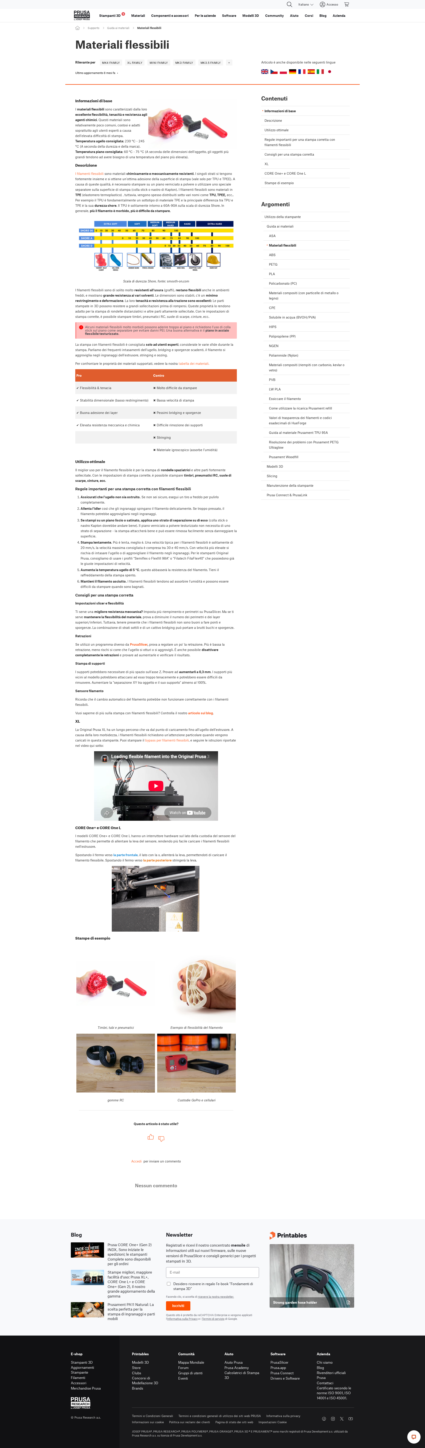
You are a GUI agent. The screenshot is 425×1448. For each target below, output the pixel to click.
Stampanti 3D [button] (111, 14)
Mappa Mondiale (191, 1362)
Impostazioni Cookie (273, 1422)
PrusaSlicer (279, 1362)
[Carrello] (346, 4)
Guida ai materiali (118, 28)
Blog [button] (322, 15)
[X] (341, 1418)
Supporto (93, 28)
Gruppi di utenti (190, 1373)
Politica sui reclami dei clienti (189, 1422)
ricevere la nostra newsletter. (216, 1296)
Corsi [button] (309, 15)
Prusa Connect (282, 1373)
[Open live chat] (414, 1437)
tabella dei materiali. (194, 363)
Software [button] (229, 15)
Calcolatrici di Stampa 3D (241, 1375)
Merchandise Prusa (86, 1388)
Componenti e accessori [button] (170, 15)
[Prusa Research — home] (82, 15)
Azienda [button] (339, 15)
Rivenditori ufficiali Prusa (331, 1375)
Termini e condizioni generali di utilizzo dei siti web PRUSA (219, 1416)
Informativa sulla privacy (283, 1416)
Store (136, 1367)
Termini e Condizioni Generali (152, 1416)
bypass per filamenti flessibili (167, 740)
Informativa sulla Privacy (182, 1319)
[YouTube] (350, 1418)
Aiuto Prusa (233, 1362)
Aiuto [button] (294, 15)
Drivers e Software (285, 1378)
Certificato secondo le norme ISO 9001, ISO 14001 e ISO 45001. (334, 1393)
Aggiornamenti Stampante (82, 1370)
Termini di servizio (213, 1319)
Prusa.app (278, 1367)
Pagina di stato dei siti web (234, 1422)
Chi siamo (325, 1362)
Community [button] (274, 15)
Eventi (183, 1378)
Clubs (136, 1373)
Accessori (78, 1383)
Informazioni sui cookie (148, 1422)
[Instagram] (332, 1418)
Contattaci (325, 1383)
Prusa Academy (236, 1367)
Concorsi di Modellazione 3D (145, 1380)
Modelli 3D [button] (250, 15)
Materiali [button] (138, 15)
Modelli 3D (140, 1362)
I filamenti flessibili (89, 174)
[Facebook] (324, 1418)
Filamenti (78, 1377)
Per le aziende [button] (205, 15)
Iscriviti (178, 1306)
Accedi (136, 1161)
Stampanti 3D (82, 1362)
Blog (320, 1367)
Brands (137, 1388)
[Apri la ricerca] (289, 4)
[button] (264, 71)
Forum (183, 1367)
